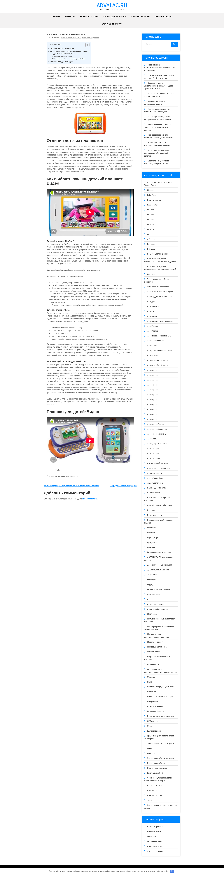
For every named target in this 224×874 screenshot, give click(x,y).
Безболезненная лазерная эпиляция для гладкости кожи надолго (157, 127)
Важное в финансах (112, 24)
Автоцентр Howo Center (157, 443)
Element (150, 190)
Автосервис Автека (155, 424)
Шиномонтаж (153, 790)
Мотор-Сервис (153, 652)
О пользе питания (89, 16)
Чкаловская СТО (154, 785)
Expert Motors (153, 205)
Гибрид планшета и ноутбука (123, 486)
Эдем (149, 800)
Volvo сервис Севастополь (158, 287)
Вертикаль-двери (154, 515)
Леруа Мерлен (153, 594)
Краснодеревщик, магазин (158, 589)
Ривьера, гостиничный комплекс (161, 716)
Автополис (152, 345)
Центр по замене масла (157, 768)
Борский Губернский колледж (159, 505)
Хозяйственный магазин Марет (160, 758)
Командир (151, 579)
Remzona (151, 274)
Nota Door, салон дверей (157, 254)
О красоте (70, 16)
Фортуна (151, 753)
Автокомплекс (153, 316)
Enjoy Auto (151, 195)
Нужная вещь (153, 664)
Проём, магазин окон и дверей (160, 696)
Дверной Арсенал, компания (159, 565)
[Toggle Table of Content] (86, 45)
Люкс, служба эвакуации (157, 609)
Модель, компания (155, 642)
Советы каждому (164, 16)
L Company (151, 249)
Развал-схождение (155, 706)
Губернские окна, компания (159, 552)
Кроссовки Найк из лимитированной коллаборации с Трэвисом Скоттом (158, 86)
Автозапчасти (153, 306)
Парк (149, 682)
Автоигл (150, 311)
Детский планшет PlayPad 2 (64, 54)
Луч (148, 599)
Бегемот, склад (153, 493)
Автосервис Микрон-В (156, 434)
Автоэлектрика (153, 458)
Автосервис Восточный (157, 429)
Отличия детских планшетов (62, 48)
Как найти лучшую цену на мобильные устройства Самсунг (71, 486)
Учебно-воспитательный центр (160, 743)
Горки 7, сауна (153, 537)
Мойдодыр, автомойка (156, 647)
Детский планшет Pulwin (63, 56)
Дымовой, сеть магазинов (158, 570)
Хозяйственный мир (156, 763)
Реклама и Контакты (155, 711)
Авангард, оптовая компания (159, 296)
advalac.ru (112, 5)
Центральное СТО (155, 773)
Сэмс (149, 726)
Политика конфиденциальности (161, 687)
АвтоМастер (152, 326)
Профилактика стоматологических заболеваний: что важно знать (160, 68)
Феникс (150, 748)
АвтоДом (151, 301)
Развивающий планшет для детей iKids (69, 59)
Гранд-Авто (152, 542)
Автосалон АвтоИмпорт (157, 360)
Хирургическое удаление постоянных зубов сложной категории (156, 153)
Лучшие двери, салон (156, 604)
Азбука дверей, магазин (157, 463)
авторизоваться (89, 499)
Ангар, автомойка (154, 473)
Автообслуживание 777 (157, 341)
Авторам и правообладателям (160, 350)
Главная (55, 16)
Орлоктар (151, 677)
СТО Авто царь (153, 721)
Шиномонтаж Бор (154, 795)
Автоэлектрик (153, 448)
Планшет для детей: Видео (61, 61)
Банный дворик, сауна (156, 488)
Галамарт (151, 528)
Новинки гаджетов (140, 16)
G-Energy (151, 239)
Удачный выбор (154, 731)
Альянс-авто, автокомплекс (159, 468)
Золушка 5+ (152, 574)
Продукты (151, 691)
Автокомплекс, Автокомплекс (160, 321)
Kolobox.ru (151, 244)
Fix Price (150, 210)
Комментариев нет (71, 38)
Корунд (150, 584)
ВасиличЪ (151, 510)
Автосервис (152, 370)
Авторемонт (152, 355)
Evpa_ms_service (154, 200)
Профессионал (153, 701)
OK (172, 871)
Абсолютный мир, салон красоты (161, 291)
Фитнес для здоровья (114, 16)
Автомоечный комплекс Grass (159, 336)
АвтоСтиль (152, 439)
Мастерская (152, 614)
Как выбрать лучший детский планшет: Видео (69, 51)
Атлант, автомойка (155, 483)
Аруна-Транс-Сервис (156, 478)
